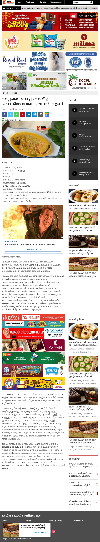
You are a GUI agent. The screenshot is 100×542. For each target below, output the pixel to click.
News (19, 2)
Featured (74, 185)
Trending (74, 459)
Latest (72, 100)
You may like (76, 319)
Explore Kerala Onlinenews (21, 515)
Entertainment (56, 2)
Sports (43, 2)
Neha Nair (8, 109)
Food (15, 93)
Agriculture (30, 2)
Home (5, 93)
